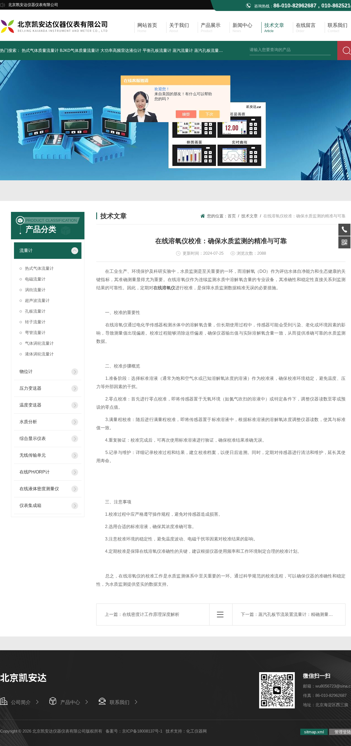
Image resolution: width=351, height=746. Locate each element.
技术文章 (249, 216)
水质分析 (28, 421)
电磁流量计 (35, 279)
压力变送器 (30, 388)
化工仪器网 (196, 731)
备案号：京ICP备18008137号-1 (134, 731)
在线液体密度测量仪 (39, 488)
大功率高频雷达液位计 (120, 50)
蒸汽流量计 (182, 50)
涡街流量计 (35, 289)
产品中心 (70, 702)
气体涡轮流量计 (39, 343)
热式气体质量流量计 (40, 50)
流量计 (26, 250)
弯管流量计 (35, 332)
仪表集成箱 (30, 505)
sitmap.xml (314, 732)
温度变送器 (30, 405)
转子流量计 (35, 321)
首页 (232, 216)
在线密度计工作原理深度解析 (150, 614)
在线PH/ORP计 (34, 472)
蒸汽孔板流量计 (208, 50)
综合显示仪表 (32, 438)
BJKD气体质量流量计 (79, 50)
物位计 (26, 371)
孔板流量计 (35, 311)
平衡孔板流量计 (157, 50)
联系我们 (119, 702)
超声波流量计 (37, 300)
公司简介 (21, 702)
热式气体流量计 (39, 268)
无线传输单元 (32, 455)
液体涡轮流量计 (39, 354)
